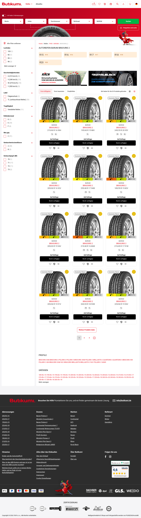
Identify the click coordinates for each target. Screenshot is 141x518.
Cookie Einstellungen (43, 478)
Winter (107, 419)
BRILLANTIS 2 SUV (86, 362)
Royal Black (74, 445)
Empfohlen (71, 91)
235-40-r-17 (90, 377)
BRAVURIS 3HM (79, 360)
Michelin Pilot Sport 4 (43, 432)
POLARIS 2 (97, 362)
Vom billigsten (45, 91)
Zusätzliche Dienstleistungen (46, 469)
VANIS (104, 362)
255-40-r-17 (42, 380)
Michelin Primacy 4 (42, 438)
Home (41, 43)
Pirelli (72, 438)
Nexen (72, 435)
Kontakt (73, 456)
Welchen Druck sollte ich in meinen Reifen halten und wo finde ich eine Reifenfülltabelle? (16, 470)
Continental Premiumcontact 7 (46, 425)
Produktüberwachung (58, 148)
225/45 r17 (5, 419)
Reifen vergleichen (104, 4)
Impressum (40, 475)
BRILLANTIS (76, 362)
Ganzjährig (108, 422)
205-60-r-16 (106, 375)
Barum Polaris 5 (41, 416)
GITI (71, 422)
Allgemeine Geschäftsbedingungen (48, 459)
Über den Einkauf (42, 456)
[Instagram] (110, 456)
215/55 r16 (5, 441)
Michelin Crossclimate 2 (44, 419)
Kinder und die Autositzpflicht (12, 456)
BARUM (56, 43)
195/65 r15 (5, 422)
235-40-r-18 (98, 377)
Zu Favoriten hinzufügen (50, 148)
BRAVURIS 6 (54, 360)
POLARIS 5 (70, 360)
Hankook (73, 425)
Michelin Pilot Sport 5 (43, 441)
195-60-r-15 (58, 375)
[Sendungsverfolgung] (93, 4)
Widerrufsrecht (41, 462)
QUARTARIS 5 (117, 360)
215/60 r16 (5, 435)
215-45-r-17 (42, 377)
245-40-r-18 (114, 377)
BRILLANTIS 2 (98, 360)
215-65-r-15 (58, 377)
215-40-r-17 (130, 375)
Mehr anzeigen (9, 66)
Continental (74, 419)
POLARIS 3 (89, 360)
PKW (50, 43)
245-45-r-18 (122, 377)
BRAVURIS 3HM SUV (56, 362)
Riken (72, 441)
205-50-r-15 (74, 375)
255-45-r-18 (50, 380)
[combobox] (12, 21)
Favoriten (99, 4)
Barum (72, 416)
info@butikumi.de (123, 401)
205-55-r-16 (90, 375)
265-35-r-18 (58, 380)
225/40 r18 (5, 425)
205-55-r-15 (82, 375)
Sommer (108, 416)
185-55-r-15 (42, 375)
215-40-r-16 (122, 375)
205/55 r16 (5, 416)
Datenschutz (40, 472)
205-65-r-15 (114, 375)
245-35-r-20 (106, 377)
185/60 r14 (5, 438)
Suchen (128, 21)
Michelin (73, 432)
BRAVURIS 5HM (44, 360)
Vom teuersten (59, 91)
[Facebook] (105, 456)
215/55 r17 (5, 429)
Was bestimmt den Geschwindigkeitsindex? (17, 459)
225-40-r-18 (66, 377)
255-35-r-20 (130, 377)
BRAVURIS (67, 362)
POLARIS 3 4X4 (44, 362)
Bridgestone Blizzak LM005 (45, 445)
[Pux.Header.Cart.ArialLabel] (129, 4)
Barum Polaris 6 (41, 422)
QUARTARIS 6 (108, 360)
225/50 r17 (5, 445)
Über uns (73, 459)
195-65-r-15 (66, 375)
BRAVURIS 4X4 (128, 360)
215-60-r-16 (50, 377)
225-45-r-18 (74, 377)
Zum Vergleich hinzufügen (54, 148)
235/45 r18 (5, 432)
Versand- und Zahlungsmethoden (47, 465)
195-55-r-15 (50, 375)
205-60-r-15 (98, 375)
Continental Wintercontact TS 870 (48, 429)
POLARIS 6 (62, 360)
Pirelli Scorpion (41, 435)
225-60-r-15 (82, 377)
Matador (73, 429)
